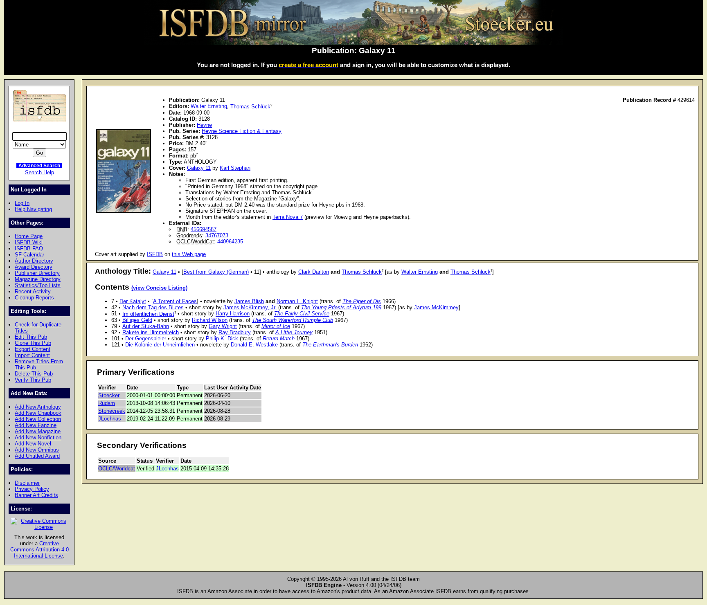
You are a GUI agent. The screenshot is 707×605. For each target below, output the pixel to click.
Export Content (32, 349)
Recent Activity (33, 291)
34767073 (216, 235)
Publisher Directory (37, 273)
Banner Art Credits (36, 495)
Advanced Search (39, 165)
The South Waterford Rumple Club (292, 320)
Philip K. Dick (222, 338)
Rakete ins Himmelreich (150, 332)
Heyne (204, 125)
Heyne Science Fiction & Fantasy (241, 131)
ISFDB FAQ (29, 248)
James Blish (249, 301)
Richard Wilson (209, 320)
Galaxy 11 (199, 168)
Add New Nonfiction (38, 437)
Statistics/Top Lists (38, 285)
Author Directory (34, 261)
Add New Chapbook (38, 413)
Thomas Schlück (250, 106)
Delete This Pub (34, 374)
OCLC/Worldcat (116, 469)
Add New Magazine (38, 431)
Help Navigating (33, 209)
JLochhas (109, 419)
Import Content (32, 355)
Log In (22, 203)
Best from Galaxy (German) (216, 272)
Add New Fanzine (35, 425)
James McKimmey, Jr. (250, 307)
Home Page (29, 236)
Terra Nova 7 (287, 217)
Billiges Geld (137, 320)
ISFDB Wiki (29, 242)
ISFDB (155, 254)
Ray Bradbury (234, 332)
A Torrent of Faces (175, 301)
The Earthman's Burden (330, 345)
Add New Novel (33, 444)
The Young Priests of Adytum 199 (341, 307)
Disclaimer (27, 483)
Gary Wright (223, 326)
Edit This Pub (31, 337)
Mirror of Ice (275, 326)
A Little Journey (294, 332)
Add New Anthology (38, 407)
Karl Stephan (235, 168)
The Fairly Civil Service (301, 314)
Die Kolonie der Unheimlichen (160, 345)
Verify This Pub (33, 380)
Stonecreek (111, 411)
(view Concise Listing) (159, 288)
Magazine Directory (38, 279)
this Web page (189, 254)
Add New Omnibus (37, 450)
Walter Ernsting (209, 106)
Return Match (279, 338)
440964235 (230, 241)
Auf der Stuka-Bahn (145, 326)
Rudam (106, 403)
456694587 (203, 229)
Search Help (39, 172)
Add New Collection (38, 419)
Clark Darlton (313, 272)
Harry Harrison (233, 314)
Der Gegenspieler (145, 338)
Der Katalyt (132, 301)
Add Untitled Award (37, 456)
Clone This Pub (33, 343)
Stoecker (108, 395)
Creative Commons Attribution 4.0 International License (39, 549)
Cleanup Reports (34, 298)
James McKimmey (436, 307)
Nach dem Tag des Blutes (153, 307)
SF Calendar (29, 255)
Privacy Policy (32, 489)
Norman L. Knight (297, 301)
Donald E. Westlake (254, 345)
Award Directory (33, 267)
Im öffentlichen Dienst (148, 314)
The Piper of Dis (361, 301)
